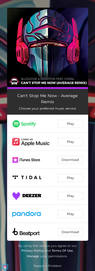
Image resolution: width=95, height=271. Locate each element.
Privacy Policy (32, 250)
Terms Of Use (62, 250)
